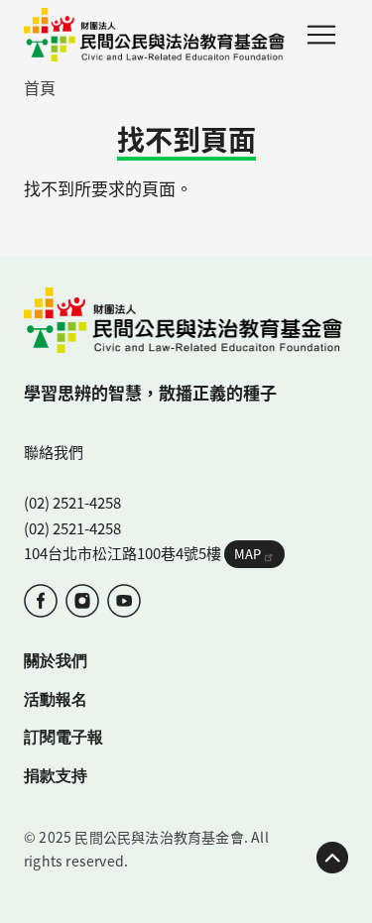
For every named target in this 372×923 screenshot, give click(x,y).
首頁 (40, 87)
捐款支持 (55, 774)
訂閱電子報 (63, 736)
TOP (332, 857)
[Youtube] (124, 601)
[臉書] (41, 601)
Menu (321, 34)
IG (82, 601)
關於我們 (55, 660)
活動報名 (55, 698)
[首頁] (154, 34)
